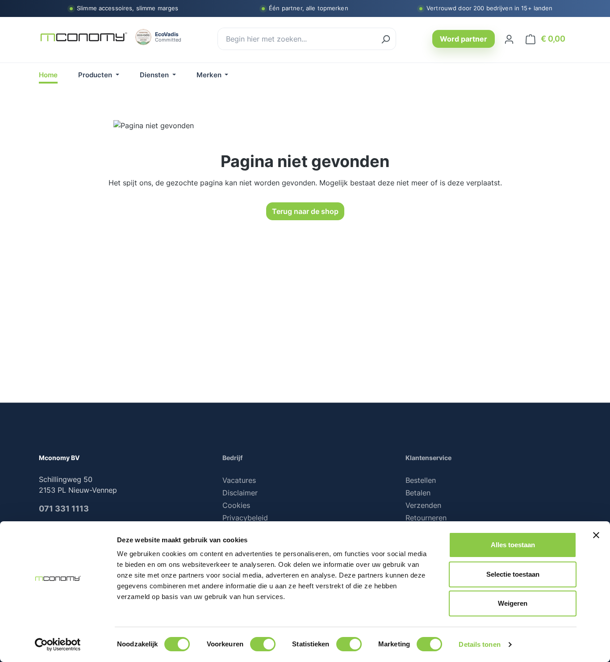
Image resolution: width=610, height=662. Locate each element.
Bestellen (420, 480)
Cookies (236, 505)
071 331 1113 (64, 508)
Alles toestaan (513, 545)
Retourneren (426, 517)
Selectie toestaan (512, 574)
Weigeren (512, 603)
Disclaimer (240, 492)
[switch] (263, 644)
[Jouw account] (509, 39)
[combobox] (297, 39)
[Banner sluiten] (596, 535)
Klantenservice (428, 457)
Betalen (417, 492)
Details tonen (479, 644)
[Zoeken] (385, 39)
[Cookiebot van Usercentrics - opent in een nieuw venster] (58, 644)
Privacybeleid (245, 517)
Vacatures (239, 480)
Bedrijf (232, 457)
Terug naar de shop (305, 211)
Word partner (463, 38)
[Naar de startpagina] (83, 37)
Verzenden (423, 505)
